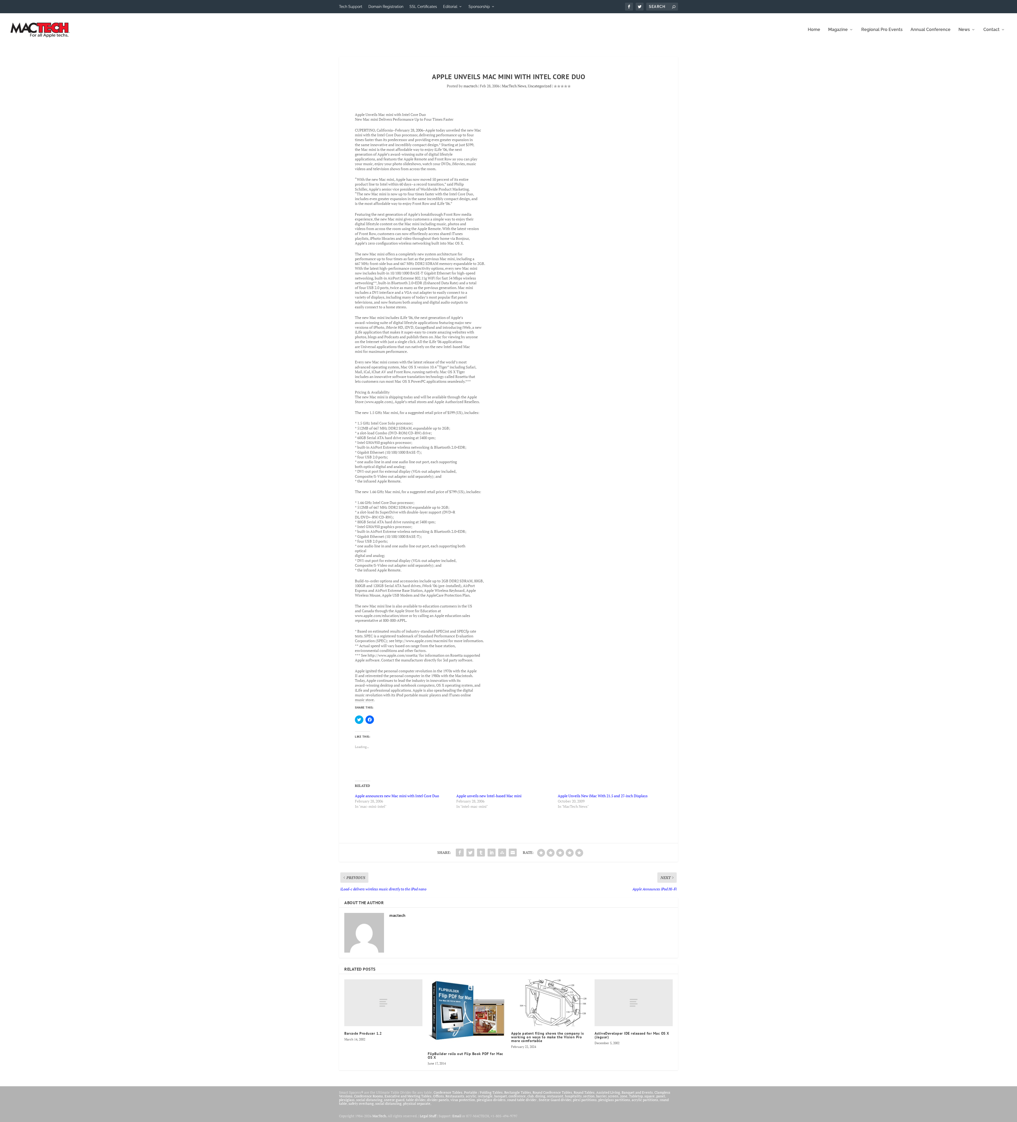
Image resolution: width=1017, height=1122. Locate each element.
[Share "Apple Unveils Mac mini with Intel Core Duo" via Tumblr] (481, 852)
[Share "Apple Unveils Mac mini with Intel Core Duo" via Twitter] (470, 852)
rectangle (485, 1096)
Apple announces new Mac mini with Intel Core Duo (397, 795)
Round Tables (584, 1092)
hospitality (573, 1096)
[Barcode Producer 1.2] (383, 1002)
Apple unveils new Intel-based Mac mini (488, 795)
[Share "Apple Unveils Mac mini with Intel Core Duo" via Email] (512, 852)
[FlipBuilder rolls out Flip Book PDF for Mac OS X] (467, 1013)
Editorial (450, 6)
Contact (991, 30)
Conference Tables (448, 1092)
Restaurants (454, 1096)
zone (623, 1096)
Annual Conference (931, 30)
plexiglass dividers (491, 1099)
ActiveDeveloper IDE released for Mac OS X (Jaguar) (632, 1035)
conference (517, 1096)
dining (540, 1096)
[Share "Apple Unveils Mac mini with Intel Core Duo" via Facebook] (459, 852)
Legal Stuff (428, 1116)
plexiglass (347, 1099)
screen (613, 1096)
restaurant (555, 1096)
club (530, 1096)
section (589, 1096)
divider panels (438, 1099)
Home (814, 30)
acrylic (471, 1096)
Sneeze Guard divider (555, 1099)
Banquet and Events (637, 1092)
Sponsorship (479, 6)
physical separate (416, 1103)
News (964, 30)
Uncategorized (539, 85)
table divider (415, 1099)
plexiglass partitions (614, 1099)
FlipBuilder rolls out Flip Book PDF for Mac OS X (465, 1055)
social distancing (369, 1099)
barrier (601, 1096)
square (649, 1096)
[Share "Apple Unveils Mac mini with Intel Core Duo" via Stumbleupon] (502, 852)
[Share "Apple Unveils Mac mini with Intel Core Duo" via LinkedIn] (491, 852)
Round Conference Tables (552, 1092)
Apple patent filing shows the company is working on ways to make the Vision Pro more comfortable (547, 1037)
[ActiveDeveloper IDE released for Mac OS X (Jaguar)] (634, 1002)
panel (660, 1096)
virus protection (462, 1099)
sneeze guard (394, 1099)
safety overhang (361, 1103)
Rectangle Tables (517, 1092)
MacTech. (379, 1116)
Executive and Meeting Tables (408, 1096)
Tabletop (636, 1096)
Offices (438, 1096)
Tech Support (350, 6)
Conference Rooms (368, 1096)
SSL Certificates (423, 6)
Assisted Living (608, 1092)
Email (456, 1116)
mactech (470, 85)
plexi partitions (585, 1099)
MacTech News (514, 85)
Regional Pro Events (882, 30)
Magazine (838, 30)
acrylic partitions (645, 1099)
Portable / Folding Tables (483, 1092)
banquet (500, 1096)
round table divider (522, 1099)
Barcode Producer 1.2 (363, 1033)
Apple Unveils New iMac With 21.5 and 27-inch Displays (603, 795)
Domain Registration (385, 6)
